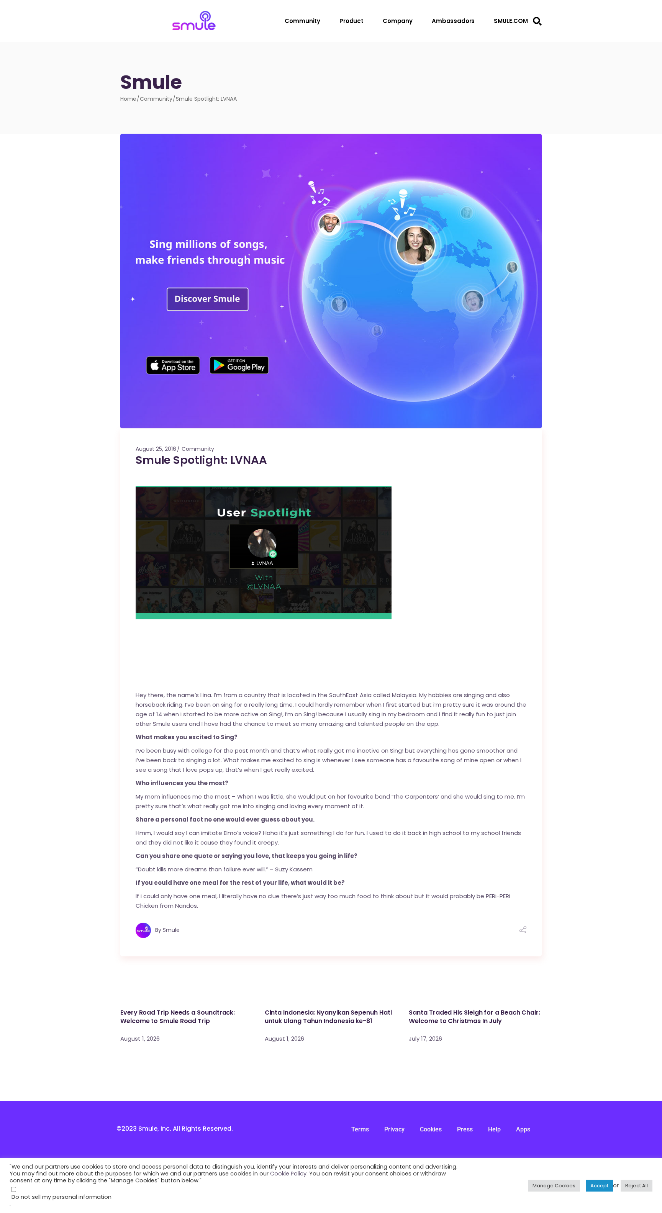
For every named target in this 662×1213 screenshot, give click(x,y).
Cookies (431, 1129)
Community (156, 99)
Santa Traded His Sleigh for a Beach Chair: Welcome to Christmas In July (474, 1016)
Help (494, 1129)
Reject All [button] (636, 1185)
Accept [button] (599, 1185)
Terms (360, 1129)
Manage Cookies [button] (554, 1185)
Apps (523, 1129)
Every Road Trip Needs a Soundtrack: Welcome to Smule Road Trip (177, 1016)
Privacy (394, 1129)
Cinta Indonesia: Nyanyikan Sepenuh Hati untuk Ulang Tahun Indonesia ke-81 (328, 1016)
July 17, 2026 (425, 1039)
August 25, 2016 (156, 449)
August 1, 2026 (140, 1039)
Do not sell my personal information (61, 1196)
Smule (171, 930)
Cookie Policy (288, 1173)
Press (465, 1129)
